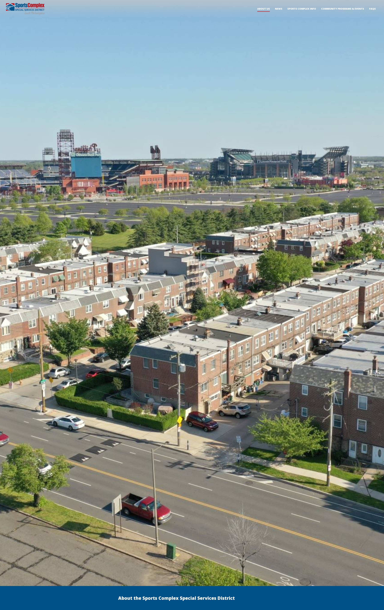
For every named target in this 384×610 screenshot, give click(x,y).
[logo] (25, 9)
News (278, 8)
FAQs (372, 8)
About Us (263, 8)
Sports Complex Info (301, 8)
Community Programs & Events (342, 8)
